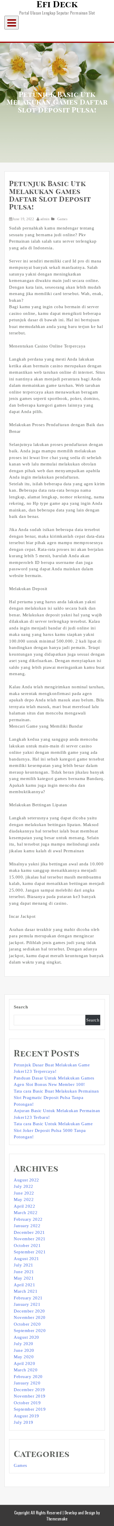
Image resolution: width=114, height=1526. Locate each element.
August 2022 (26, 1180)
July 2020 (23, 1343)
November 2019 (30, 1396)
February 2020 (28, 1376)
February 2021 (28, 1298)
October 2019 (27, 1402)
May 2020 (24, 1356)
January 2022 (27, 1225)
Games (62, 219)
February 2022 (28, 1219)
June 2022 (24, 1193)
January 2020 (27, 1383)
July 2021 (23, 1265)
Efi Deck (57, 4)
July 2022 (23, 1186)
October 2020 (27, 1324)
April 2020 (24, 1363)
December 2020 (29, 1311)
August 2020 (26, 1337)
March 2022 (25, 1212)
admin (45, 219)
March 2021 (25, 1291)
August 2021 (26, 1258)
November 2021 (30, 1238)
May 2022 (24, 1199)
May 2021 (24, 1278)
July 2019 (23, 1422)
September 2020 (30, 1330)
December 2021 (29, 1232)
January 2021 (27, 1304)
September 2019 (30, 1409)
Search (21, 1007)
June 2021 (24, 1271)
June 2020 (24, 1350)
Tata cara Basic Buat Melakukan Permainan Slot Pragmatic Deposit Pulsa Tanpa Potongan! (56, 1098)
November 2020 (30, 1317)
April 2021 (24, 1284)
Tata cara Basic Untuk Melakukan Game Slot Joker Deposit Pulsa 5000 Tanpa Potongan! (53, 1130)
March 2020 (25, 1370)
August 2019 (26, 1416)
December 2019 (29, 1389)
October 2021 (27, 1245)
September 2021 (30, 1252)
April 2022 (24, 1206)
